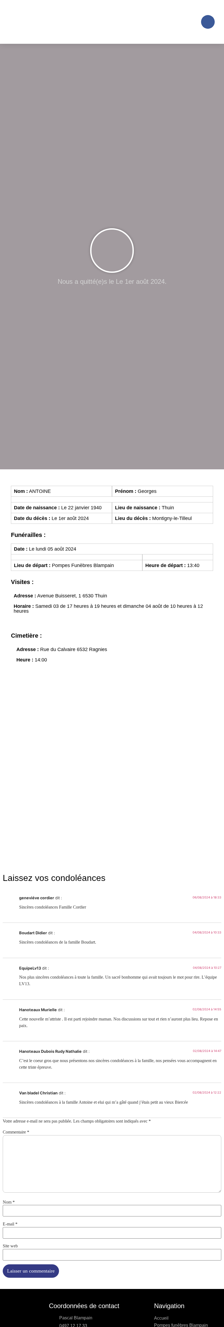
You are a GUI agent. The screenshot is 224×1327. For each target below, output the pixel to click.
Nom (9, 1202)
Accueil (161, 1318)
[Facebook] (208, 22)
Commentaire (16, 1132)
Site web (10, 1246)
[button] (192, 22)
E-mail (10, 1224)
